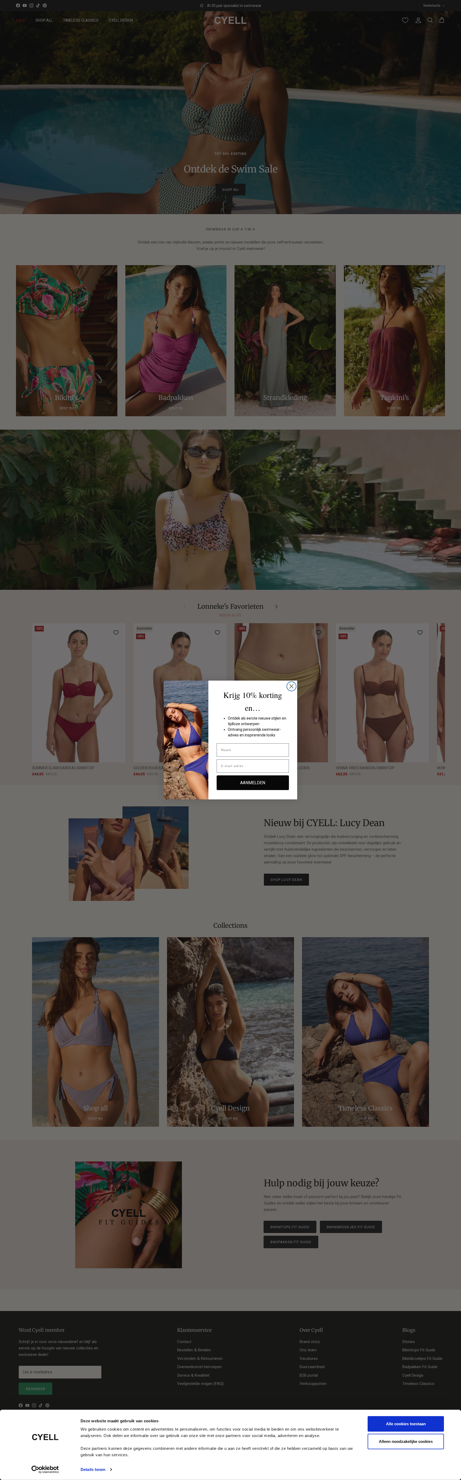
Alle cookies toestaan (406, 1424)
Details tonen (93, 1469)
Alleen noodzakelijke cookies (406, 1441)
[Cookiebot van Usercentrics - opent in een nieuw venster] (45, 1470)
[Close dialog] (291, 686)
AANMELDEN (252, 782)
